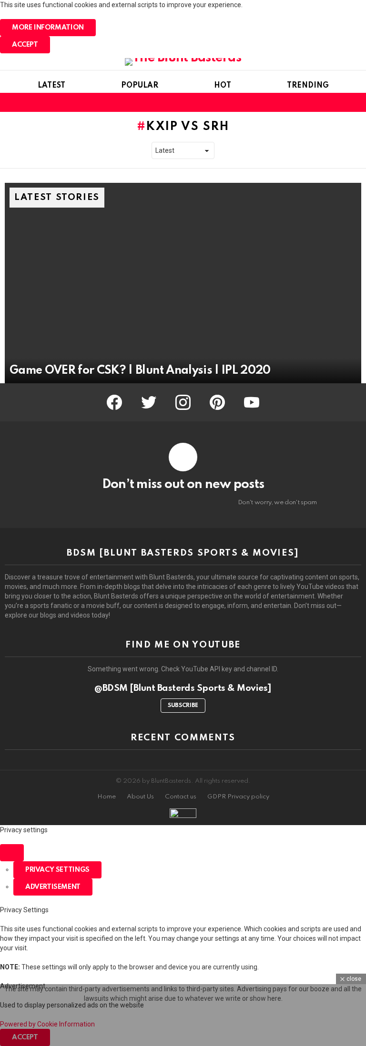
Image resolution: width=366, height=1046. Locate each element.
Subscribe (183, 705)
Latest (51, 86)
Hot (222, 86)
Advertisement (53, 887)
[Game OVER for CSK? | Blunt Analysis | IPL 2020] (183, 283)
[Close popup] (12, 852)
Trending (308, 86)
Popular (139, 86)
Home (106, 797)
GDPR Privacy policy (238, 797)
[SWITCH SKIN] (339, 102)
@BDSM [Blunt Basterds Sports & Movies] (183, 688)
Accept (25, 44)
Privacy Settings (57, 870)
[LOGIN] (355, 102)
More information (48, 27)
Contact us (180, 797)
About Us (140, 797)
